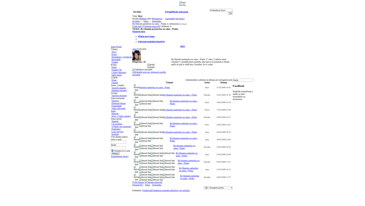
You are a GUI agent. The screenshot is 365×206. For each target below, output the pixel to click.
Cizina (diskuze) (118, 72)
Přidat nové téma (146, 36)
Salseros (115, 101)
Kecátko (136, 21)
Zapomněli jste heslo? (175, 18)
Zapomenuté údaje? (120, 156)
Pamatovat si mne (122, 151)
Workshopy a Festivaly (121, 57)
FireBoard (147, 190)
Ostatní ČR (116, 70)
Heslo (113, 145)
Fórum (168, 12)
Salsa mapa (116, 75)
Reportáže (116, 59)
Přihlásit (142, 18)
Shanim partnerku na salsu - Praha (154, 87)
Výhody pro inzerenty (121, 126)
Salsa (113, 111)
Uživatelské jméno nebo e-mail (119, 138)
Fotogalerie (116, 106)
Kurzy (114, 54)
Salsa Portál (116, 46)
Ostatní (114, 62)
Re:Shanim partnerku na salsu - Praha (180, 95)
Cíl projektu (116, 124)
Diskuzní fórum (118, 103)
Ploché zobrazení (180, 12)
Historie (115, 113)
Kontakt (115, 134)
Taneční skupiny (118, 88)
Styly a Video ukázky (121, 116)
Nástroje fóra (138, 31)
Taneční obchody (119, 95)
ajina (134, 49)
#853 (182, 46)
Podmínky (116, 129)
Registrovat (157, 18)
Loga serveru (117, 131)
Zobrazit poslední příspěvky (151, 41)
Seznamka (156, 21)
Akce (113, 52)
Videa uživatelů (118, 108)
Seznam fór (137, 185)
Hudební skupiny (119, 90)
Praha (114, 67)
